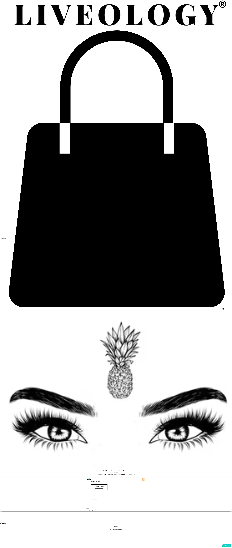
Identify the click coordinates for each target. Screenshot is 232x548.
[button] (89, 479)
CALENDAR (93, 479)
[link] (116, 169)
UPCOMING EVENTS (101, 479)
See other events (99, 488)
